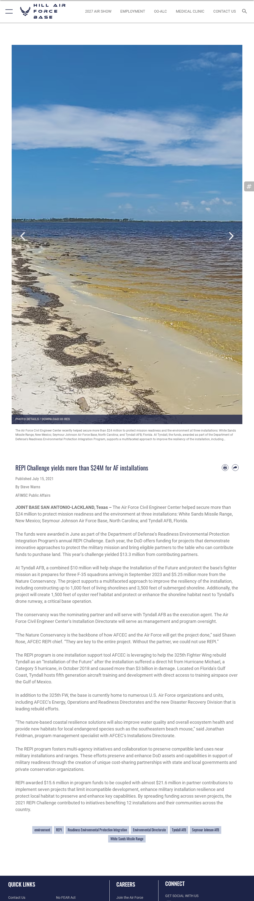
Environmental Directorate (149, 829)
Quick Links (21, 884)
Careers (125, 884)
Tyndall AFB (179, 829)
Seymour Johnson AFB (205, 829)
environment (42, 829)
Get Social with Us (181, 896)
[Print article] (225, 467)
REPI (59, 829)
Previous (23, 230)
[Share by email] (235, 467)
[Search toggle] (245, 11)
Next (230, 230)
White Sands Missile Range (126, 838)
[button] (8, 11)
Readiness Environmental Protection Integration (97, 829)
